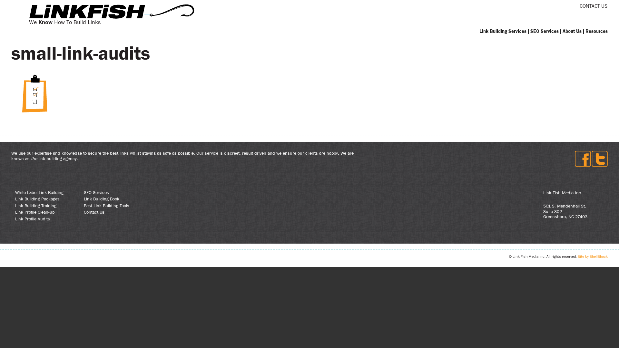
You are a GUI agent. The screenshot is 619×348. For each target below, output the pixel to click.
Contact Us (94, 212)
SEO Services (544, 31)
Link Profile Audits (32, 219)
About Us (572, 31)
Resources (596, 31)
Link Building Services (502, 31)
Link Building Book (101, 199)
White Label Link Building (39, 192)
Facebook (583, 159)
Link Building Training (35, 205)
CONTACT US (593, 6)
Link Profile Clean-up (34, 212)
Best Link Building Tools (106, 205)
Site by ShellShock (593, 256)
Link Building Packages (37, 199)
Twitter (600, 159)
